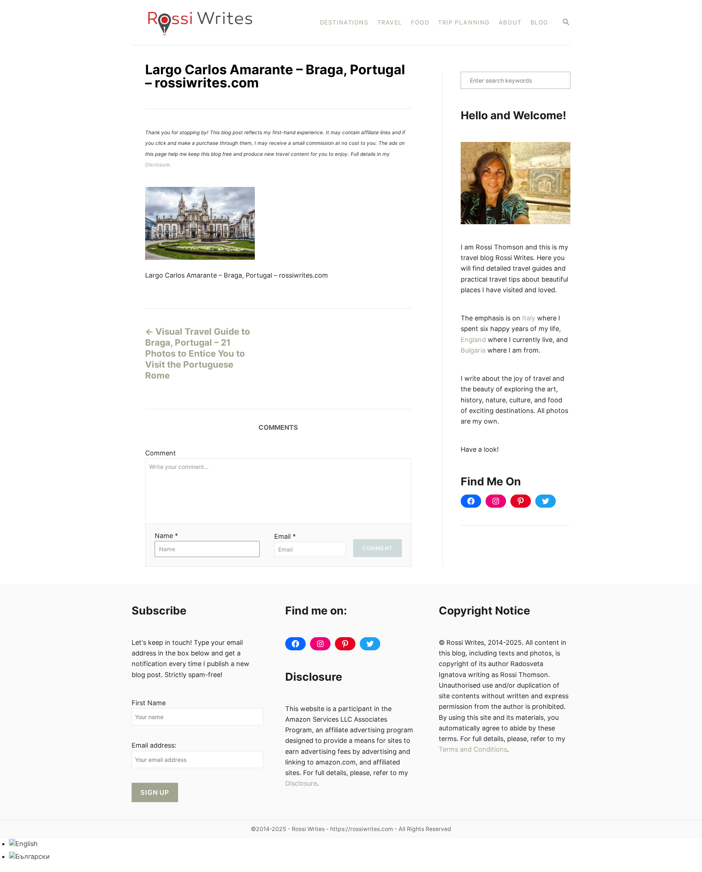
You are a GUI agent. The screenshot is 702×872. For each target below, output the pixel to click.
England (473, 339)
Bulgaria (473, 350)
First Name (149, 703)
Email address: (154, 745)
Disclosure (157, 165)
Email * (285, 536)
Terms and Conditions (473, 749)
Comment (160, 453)
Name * (166, 536)
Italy (528, 318)
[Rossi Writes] (205, 22)
